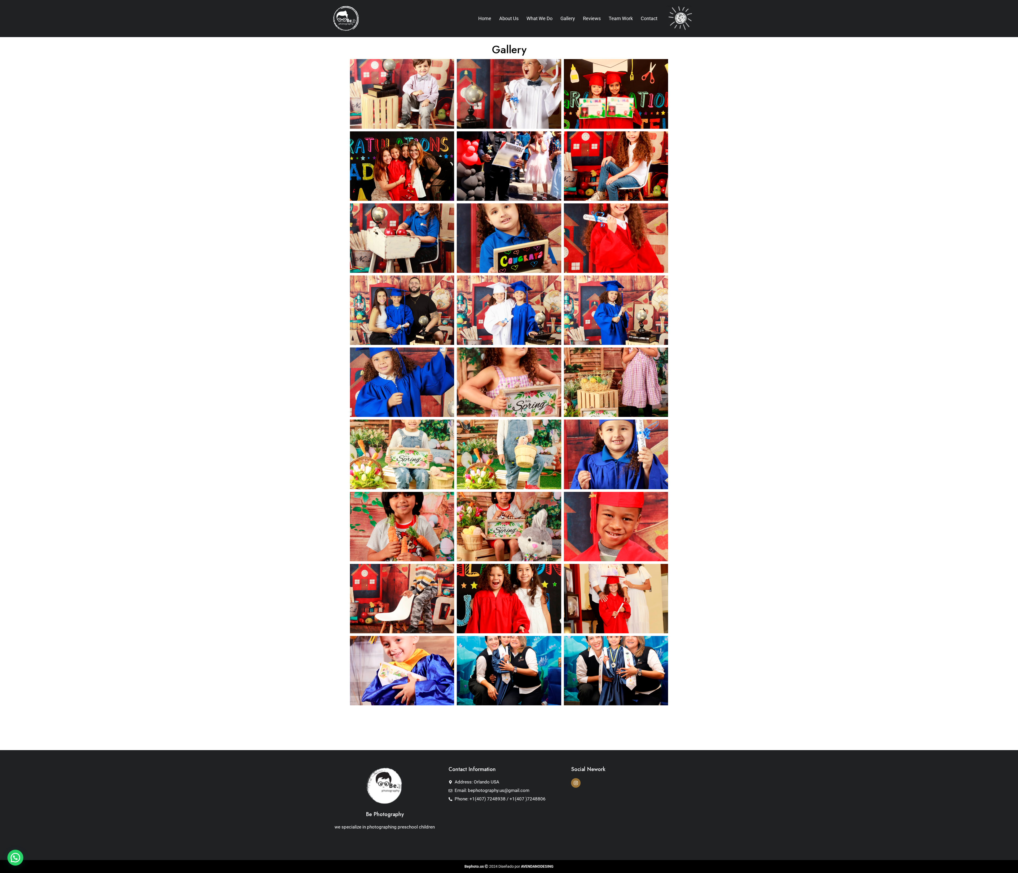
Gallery (567, 18)
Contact (649, 18)
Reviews (592, 18)
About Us (509, 18)
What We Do (539, 18)
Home (484, 18)
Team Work (621, 18)
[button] (15, 858)
